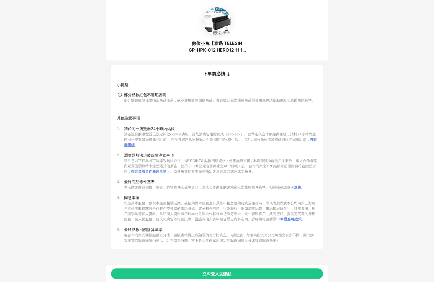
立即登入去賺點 (217, 273)
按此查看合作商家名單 (149, 171)
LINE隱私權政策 (289, 219)
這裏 (297, 187)
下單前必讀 (214, 73)
